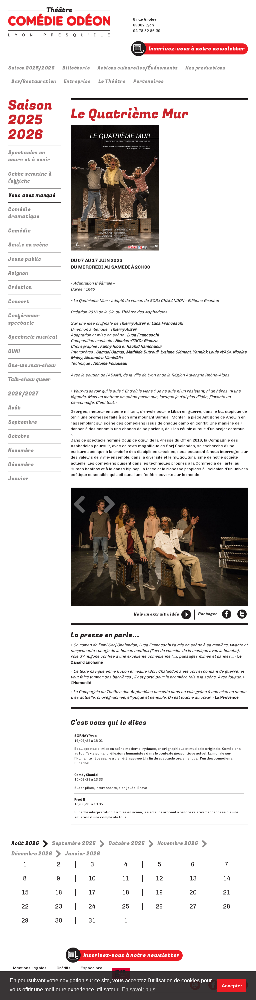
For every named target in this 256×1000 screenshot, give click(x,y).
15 (25, 892)
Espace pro (91, 968)
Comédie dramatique (23, 213)
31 (92, 920)
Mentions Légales (30, 968)
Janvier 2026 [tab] (82, 853)
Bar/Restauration (33, 81)
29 (25, 920)
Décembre (21, 464)
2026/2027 (23, 393)
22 (25, 906)
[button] (79, 504)
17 (92, 892)
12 (159, 878)
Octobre (18, 436)
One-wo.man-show (32, 365)
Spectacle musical (32, 337)
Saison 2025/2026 (31, 67)
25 (125, 906)
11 (125, 878)
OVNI (14, 351)
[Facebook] (227, 615)
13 (193, 878)
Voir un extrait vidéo (156, 614)
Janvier (18, 478)
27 (193, 906)
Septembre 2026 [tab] (74, 843)
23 (58, 906)
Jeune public (24, 259)
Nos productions (205, 67)
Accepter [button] (232, 985)
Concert (18, 301)
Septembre (22, 422)
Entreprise (77, 81)
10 (92, 878)
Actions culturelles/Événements (138, 67)
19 (159, 892)
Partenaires (148, 81)
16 (58, 892)
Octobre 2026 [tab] (126, 843)
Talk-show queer (29, 379)
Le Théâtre (112, 81)
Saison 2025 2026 (30, 120)
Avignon (18, 273)
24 (92, 906)
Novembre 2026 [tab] (177, 843)
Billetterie (76, 67)
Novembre (21, 450)
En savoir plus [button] (138, 989)
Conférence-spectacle (24, 319)
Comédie (19, 230)
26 (159, 906)
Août (14, 407)
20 (193, 892)
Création (20, 287)
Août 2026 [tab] (25, 843)
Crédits (64, 968)
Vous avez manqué (31, 195)
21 (226, 892)
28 (226, 906)
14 (226, 878)
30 (58, 920)
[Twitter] (242, 615)
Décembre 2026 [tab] (31, 853)
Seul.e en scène (28, 244)
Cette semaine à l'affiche (30, 177)
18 (125, 892)
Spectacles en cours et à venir (29, 156)
